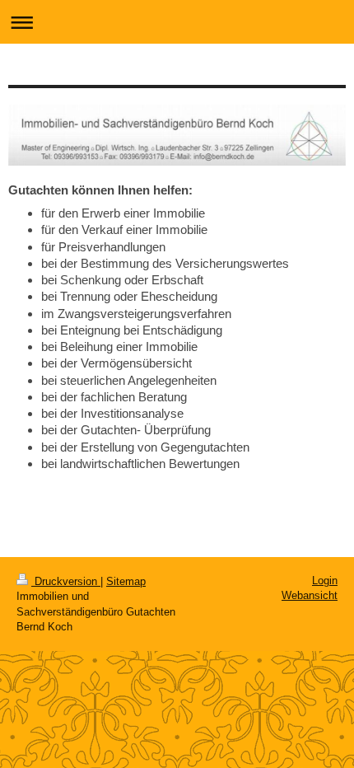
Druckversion (65, 581)
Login (325, 580)
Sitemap (126, 581)
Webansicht (310, 595)
